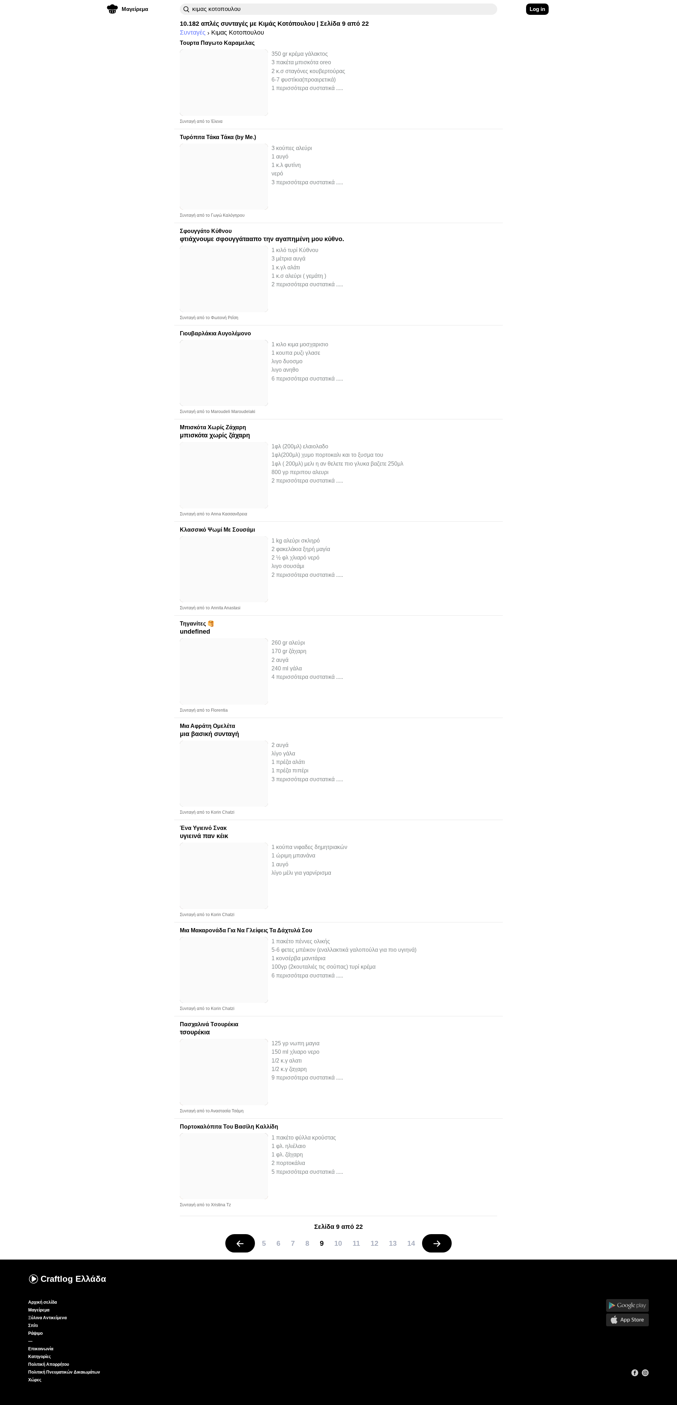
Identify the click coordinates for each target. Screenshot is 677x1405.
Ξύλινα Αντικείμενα (47, 1318)
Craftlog (73, 1279)
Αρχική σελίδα (42, 1302)
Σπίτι (33, 1325)
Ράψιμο (35, 1333)
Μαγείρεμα (38, 1310)
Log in (537, 9)
